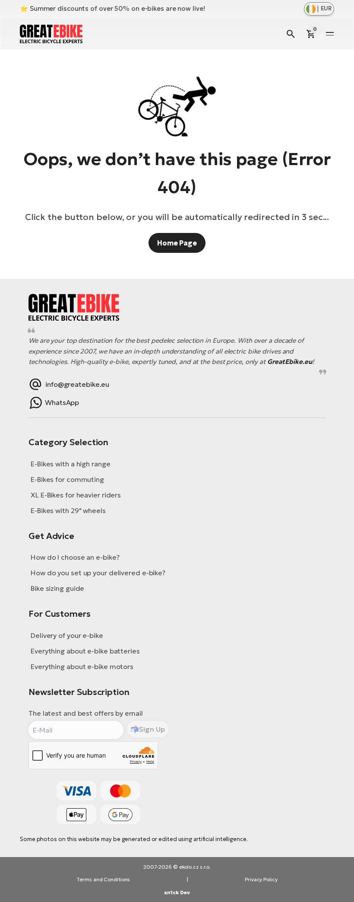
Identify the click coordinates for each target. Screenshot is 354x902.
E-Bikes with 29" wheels (68, 510)
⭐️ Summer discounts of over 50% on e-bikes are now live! (112, 8)
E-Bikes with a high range (71, 463)
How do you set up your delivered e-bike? (98, 572)
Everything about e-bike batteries (85, 651)
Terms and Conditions (103, 879)
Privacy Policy (261, 879)
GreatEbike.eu (289, 361)
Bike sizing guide (57, 588)
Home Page (177, 243)
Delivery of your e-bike (67, 635)
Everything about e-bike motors (82, 666)
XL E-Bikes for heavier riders (76, 495)
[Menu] (329, 33)
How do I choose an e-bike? (75, 557)
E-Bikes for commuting (67, 479)
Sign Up (151, 729)
